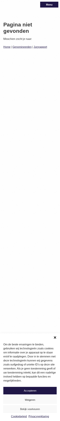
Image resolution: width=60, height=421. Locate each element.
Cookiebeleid (19, 416)
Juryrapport (40, 47)
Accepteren (30, 390)
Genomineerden (22, 47)
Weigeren (30, 399)
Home (6, 47)
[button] (55, 337)
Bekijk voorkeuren (30, 409)
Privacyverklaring (38, 416)
